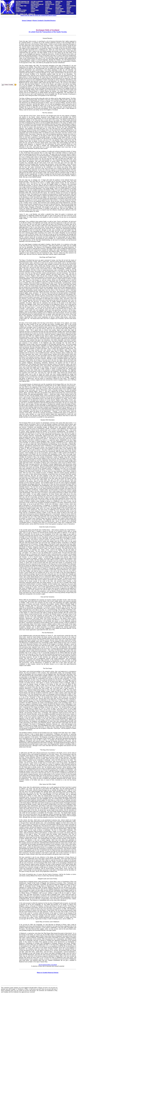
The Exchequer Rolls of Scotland (48, 964)
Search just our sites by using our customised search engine (38, 15)
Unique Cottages (27, 20)
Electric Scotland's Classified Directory (44, 20)
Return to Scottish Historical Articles (47, 972)
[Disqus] (29, 1017)
